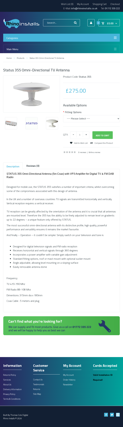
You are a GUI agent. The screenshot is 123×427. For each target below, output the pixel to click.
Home (9, 58)
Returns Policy (9, 375)
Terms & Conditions (11, 398)
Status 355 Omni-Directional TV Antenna (47, 58)
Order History (69, 379)
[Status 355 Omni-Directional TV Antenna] (32, 94)
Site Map (37, 394)
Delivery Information (12, 389)
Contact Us (37, 379)
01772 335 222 (112, 8)
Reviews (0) (32, 166)
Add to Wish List (81, 143)
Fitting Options (73, 112)
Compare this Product (103, 143)
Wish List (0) (67, 4)
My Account (83, 4)
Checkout (115, 4)
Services (7, 379)
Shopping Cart (100, 4)
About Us (7, 384)
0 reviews (82, 152)
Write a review (94, 152)
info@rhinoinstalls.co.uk (84, 8)
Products (20, 58)
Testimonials (38, 384)
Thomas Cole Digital (19, 415)
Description (13, 166)
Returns (36, 389)
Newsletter (68, 384)
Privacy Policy (9, 394)
